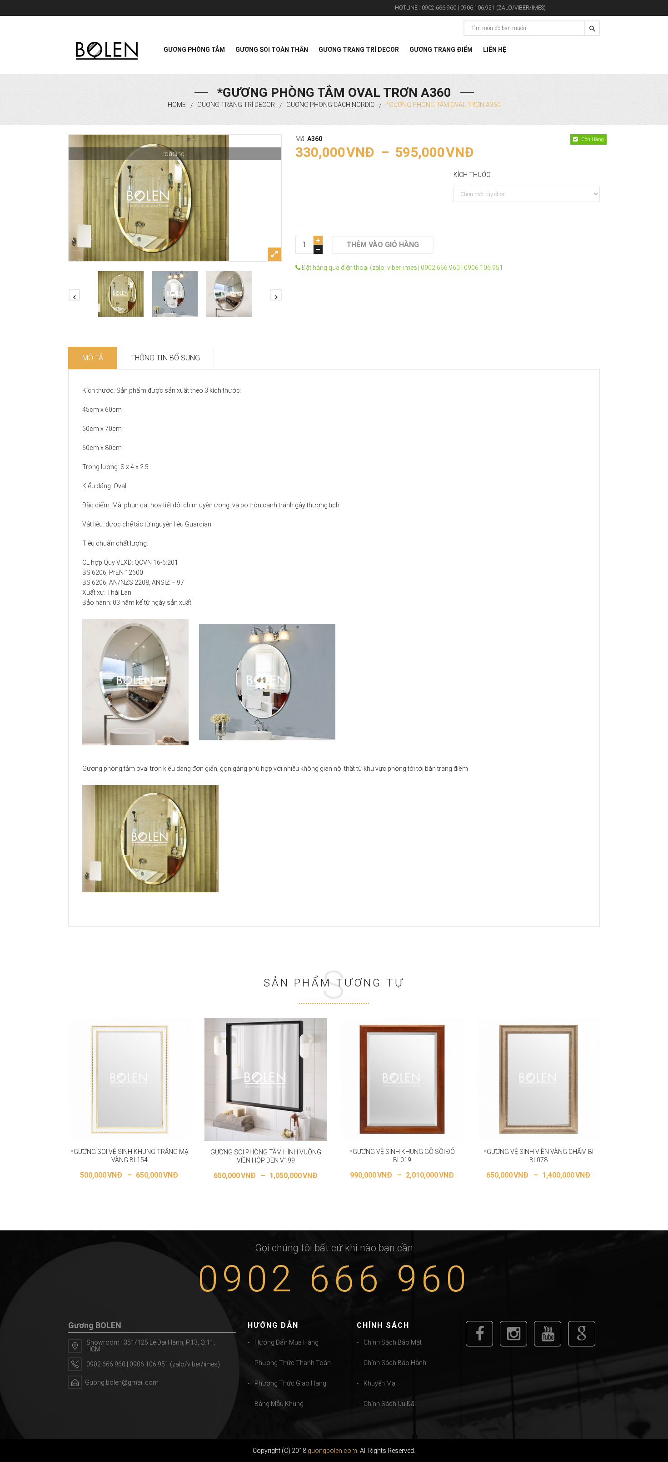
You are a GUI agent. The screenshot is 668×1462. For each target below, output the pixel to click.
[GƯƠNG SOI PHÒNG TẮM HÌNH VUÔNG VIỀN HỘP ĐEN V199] (265, 1079)
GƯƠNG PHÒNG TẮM (194, 49)
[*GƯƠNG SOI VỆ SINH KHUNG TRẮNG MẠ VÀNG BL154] (129, 1079)
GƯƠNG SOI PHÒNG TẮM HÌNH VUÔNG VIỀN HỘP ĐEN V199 (265, 1156)
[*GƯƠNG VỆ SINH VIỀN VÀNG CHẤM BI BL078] (538, 1079)
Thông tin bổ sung (165, 358)
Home (177, 104)
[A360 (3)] (175, 294)
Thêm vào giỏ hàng (382, 244)
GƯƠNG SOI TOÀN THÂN (271, 49)
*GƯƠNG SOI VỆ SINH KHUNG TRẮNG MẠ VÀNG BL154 (129, 1156)
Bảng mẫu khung (279, 1403)
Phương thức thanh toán (292, 1362)
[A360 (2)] (229, 294)
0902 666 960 (334, 1279)
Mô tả (92, 358)
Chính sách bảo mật (393, 1342)
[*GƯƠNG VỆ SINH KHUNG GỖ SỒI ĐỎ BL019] (402, 1079)
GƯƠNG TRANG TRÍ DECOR (359, 49)
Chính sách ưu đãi (390, 1403)
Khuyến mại (380, 1383)
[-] (318, 249)
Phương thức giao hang (290, 1383)
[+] (318, 240)
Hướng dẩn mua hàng (286, 1342)
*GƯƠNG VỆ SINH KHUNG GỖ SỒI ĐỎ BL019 (402, 1156)
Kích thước (472, 174)
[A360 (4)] (175, 198)
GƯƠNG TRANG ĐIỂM (441, 49)
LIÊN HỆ (494, 49)
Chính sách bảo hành (395, 1362)
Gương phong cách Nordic (330, 104)
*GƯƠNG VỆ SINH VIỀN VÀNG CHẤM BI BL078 (538, 1156)
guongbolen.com (332, 1450)
